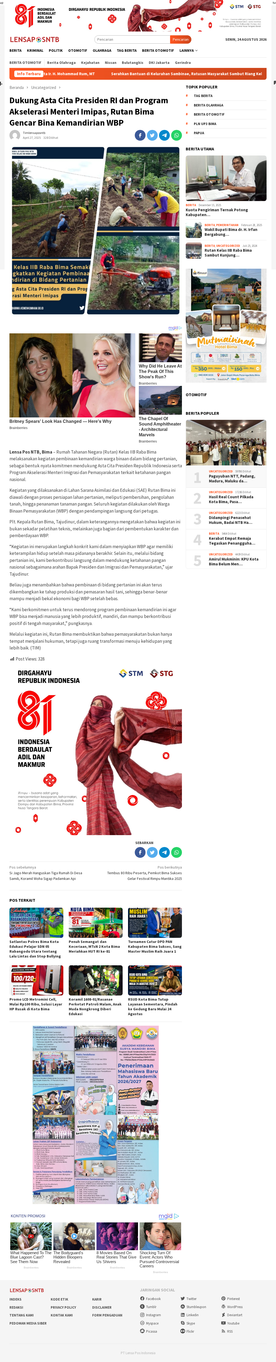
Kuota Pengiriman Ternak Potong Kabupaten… (217, 212)
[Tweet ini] (152, 135)
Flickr (190, 1331)
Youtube (233, 1323)
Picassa (151, 1331)
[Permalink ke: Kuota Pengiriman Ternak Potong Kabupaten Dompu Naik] (226, 178)
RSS (230, 1331)
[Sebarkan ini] (140, 135)
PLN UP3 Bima (205, 124)
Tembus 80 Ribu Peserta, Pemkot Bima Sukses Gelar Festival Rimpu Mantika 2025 (144, 873)
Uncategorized (228, 246)
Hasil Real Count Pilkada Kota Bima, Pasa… (231, 499)
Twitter (191, 1299)
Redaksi (16, 1307)
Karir (97, 1299)
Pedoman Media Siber (28, 1323)
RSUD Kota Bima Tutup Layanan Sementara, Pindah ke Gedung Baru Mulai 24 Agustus (152, 1006)
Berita (191, 205)
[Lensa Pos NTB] (34, 39)
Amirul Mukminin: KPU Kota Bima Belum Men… (233, 561)
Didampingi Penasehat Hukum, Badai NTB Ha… (230, 520)
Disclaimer (102, 1307)
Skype (191, 1323)
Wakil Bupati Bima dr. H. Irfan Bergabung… (231, 232)
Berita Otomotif (209, 114)
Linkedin (193, 1315)
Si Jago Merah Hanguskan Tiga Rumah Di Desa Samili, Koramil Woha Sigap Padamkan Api (45, 873)
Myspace (152, 1323)
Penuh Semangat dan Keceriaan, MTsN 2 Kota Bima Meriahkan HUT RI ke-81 (94, 946)
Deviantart (234, 1315)
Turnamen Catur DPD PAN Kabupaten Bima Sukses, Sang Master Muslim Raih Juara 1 (155, 946)
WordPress (235, 1307)
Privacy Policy (63, 1307)
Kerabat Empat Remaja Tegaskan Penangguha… (232, 541)
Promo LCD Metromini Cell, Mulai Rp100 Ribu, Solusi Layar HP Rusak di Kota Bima (35, 1004)
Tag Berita (203, 96)
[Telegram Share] (164, 135)
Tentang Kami (21, 1315)
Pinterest (233, 1299)
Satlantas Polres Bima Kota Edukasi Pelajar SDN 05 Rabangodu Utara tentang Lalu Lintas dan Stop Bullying (35, 949)
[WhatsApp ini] (176, 135)
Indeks (15, 1299)
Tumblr (151, 1307)
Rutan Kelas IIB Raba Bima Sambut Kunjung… (228, 253)
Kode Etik (59, 1299)
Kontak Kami (62, 1315)
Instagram (153, 1315)
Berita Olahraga (208, 105)
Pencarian (181, 39)
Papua (199, 133)
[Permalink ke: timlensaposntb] (14, 134)
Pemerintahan (227, 225)
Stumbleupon (196, 1307)
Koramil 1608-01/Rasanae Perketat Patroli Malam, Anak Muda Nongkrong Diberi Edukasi (95, 1006)
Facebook (153, 1299)
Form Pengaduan (107, 1315)
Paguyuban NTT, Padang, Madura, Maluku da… (232, 478)
